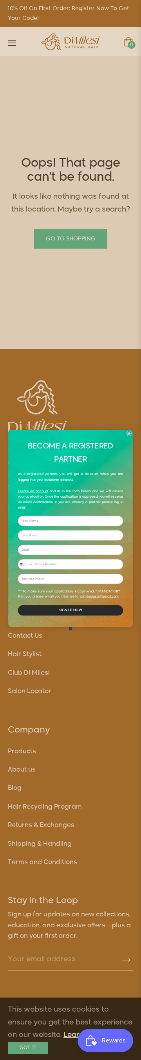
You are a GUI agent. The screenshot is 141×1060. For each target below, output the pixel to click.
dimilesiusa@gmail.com (99, 596)
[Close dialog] (129, 433)
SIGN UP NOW (70, 610)
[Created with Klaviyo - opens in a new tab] (70, 628)
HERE (22, 507)
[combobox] (25, 564)
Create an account (33, 491)
